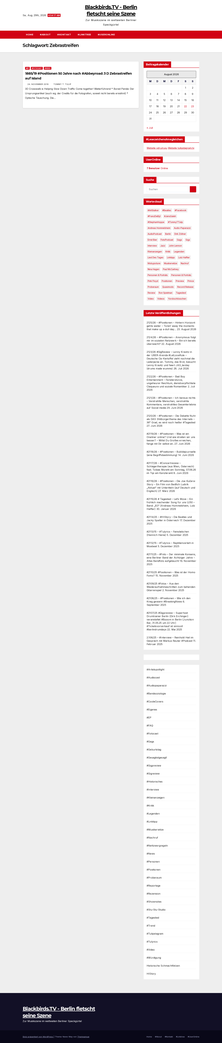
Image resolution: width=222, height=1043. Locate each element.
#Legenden (153, 813)
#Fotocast (37, 68)
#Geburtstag (154, 749)
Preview (180, 281)
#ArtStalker (153, 210)
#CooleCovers (155, 701)
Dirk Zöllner (180, 234)
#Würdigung (154, 957)
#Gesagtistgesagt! (157, 757)
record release (185, 287)
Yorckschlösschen (177, 298)
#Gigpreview (154, 765)
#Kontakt (64, 34)
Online (157, 168)
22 (185, 106)
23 (192, 106)
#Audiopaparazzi (157, 685)
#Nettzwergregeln (157, 845)
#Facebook (180, 210)
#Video (47, 68)
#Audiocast (153, 677)
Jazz (162, 245)
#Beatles (166, 210)
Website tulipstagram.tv (181, 148)
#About (45, 34)
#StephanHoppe (156, 222)
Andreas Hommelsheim (159, 228)
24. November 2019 (38, 84)
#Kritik (150, 805)
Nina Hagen (153, 269)
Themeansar (83, 1036)
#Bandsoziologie (156, 693)
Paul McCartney (171, 269)
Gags (179, 239)
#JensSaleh (170, 216)
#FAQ (150, 725)
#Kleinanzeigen (155, 797)
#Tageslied (153, 917)
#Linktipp (152, 821)
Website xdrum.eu (157, 148)
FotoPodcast (167, 239)
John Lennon (175, 245)
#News (151, 853)
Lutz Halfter (184, 257)
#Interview (153, 789)
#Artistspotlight (155, 669)
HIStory (151, 973)
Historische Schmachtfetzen (163, 965)
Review (151, 292)
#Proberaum (154, 877)
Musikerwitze (170, 263)
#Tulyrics (152, 941)
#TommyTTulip (175, 222)
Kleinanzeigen (155, 251)
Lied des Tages (155, 257)
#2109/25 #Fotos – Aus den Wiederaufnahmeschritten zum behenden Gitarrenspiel (171, 587)
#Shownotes (154, 901)
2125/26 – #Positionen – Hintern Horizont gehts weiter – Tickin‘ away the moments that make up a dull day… (171, 326)
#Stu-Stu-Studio (156, 909)
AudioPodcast (155, 234)
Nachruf (185, 263)
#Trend (151, 925)
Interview (152, 245)
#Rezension (153, 893)
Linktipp (171, 257)
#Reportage (153, 885)
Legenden (179, 251)
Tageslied (181, 292)
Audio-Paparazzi (182, 228)
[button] (198, 34)
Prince (191, 281)
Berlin (168, 234)
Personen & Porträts (158, 275)
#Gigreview (153, 773)
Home (29, 34)
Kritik (168, 251)
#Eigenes (152, 709)
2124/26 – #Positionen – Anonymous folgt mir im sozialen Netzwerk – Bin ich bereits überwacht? (171, 340)
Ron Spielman (165, 292)
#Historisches (155, 781)
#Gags (150, 741)
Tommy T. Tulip (62, 84)
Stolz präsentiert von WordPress (38, 1036)
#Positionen (153, 869)
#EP (27, 68)
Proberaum (153, 287)
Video (151, 298)
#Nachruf (152, 837)
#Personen (153, 861)
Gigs (188, 239)
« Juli (150, 127)
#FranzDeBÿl (154, 216)
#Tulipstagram (155, 933)
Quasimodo (168, 287)
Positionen (167, 281)
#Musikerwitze (155, 829)
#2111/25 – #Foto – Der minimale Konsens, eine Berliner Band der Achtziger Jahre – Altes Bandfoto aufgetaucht (171, 557)
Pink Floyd (153, 281)
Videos (160, 298)
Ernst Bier (152, 239)
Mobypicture (154, 263)
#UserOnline (106, 34)
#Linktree (84, 34)
